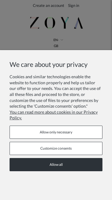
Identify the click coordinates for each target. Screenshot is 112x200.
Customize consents (56, 148)
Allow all (56, 164)
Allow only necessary (56, 132)
